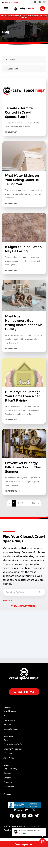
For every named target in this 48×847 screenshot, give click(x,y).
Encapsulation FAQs (12, 744)
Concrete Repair (11, 729)
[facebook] (12, 816)
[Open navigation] (5, 9)
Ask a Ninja (8, 758)
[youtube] (30, 816)
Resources (8, 736)
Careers (7, 777)
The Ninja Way (10, 768)
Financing (8, 782)
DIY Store (7, 753)
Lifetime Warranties (12, 749)
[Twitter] (37, 816)
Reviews (7, 773)
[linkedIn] (24, 816)
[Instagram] (18, 816)
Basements (8, 724)
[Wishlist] (35, 2)
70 (33, 503)
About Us (7, 765)
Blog (5, 740)
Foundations (9, 720)
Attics (6, 715)
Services (7, 707)
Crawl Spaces (9, 711)
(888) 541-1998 (26, 691)
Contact (7, 794)
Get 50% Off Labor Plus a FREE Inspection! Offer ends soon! (24, 17)
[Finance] (44, 2)
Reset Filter (7, 600)
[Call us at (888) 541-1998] (42, 8)
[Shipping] (39, 2)
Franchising (8, 786)
